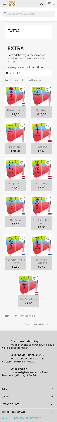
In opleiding (15, 183)
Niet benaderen (28, 299)
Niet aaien (15, 220)
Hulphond (41, 146)
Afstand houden (15, 110)
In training (41, 183)
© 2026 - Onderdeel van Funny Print (21, 418)
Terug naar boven (36, 325)
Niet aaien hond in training (15, 261)
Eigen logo (41, 110)
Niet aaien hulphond (41, 261)
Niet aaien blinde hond (41, 221)
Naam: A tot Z (28, 73)
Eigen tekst (15, 146)
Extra (14, 30)
